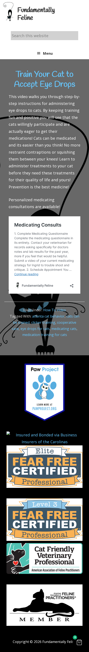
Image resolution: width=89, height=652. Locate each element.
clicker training (43, 322)
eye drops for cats (35, 328)
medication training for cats (44, 334)
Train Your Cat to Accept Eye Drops (44, 79)
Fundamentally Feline (36, 14)
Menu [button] (48, 53)
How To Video (54, 310)
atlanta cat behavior (48, 316)
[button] (79, 642)
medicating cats (63, 328)
